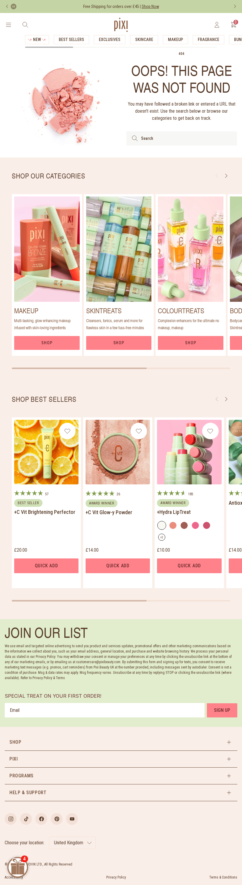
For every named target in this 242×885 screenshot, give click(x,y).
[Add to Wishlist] (67, 431)
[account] (216, 24)
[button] (226, 399)
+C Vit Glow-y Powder (109, 512)
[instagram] (11, 819)
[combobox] (181, 138)
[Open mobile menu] (8, 24)
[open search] (25, 24)
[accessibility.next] (235, 6)
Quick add (46, 565)
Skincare (144, 39)
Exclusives (109, 39)
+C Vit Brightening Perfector (44, 512)
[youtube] (72, 819)
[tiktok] (26, 819)
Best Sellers (71, 39)
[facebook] (41, 819)
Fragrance (208, 39)
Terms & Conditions (223, 877)
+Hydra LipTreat (174, 512)
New (37, 39)
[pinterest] (57, 819)
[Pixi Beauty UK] (121, 25)
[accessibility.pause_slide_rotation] (13, 6)
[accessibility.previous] (7, 6)
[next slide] (226, 175)
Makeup (175, 39)
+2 (162, 538)
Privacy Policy (116, 877)
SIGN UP (222, 710)
